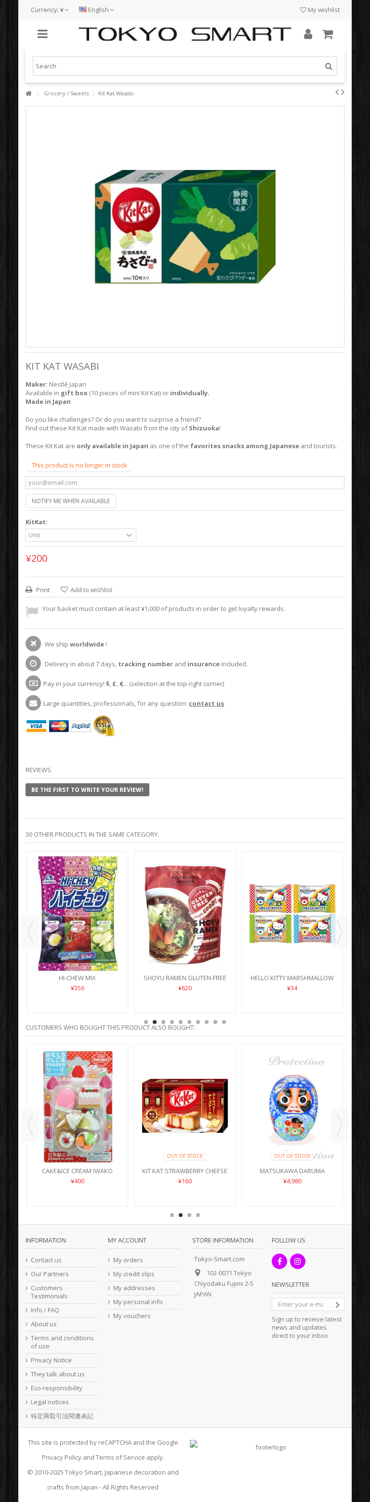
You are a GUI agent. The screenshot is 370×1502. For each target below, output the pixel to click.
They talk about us (58, 1374)
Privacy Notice (51, 1360)
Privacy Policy (61, 1457)
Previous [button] (30, 932)
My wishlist (323, 9)
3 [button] (163, 1022)
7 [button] (198, 1022)
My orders (128, 1260)
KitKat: (37, 522)
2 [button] (155, 1022)
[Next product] (342, 92)
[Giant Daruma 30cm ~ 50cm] (292, 1092)
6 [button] (189, 1022)
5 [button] (181, 1022)
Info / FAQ (45, 1310)
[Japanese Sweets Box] (77, 899)
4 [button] (172, 1022)
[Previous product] (337, 92)
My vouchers (132, 1316)
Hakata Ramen (292, 949)
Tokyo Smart (83, 1472)
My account (127, 1240)
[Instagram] (297, 1261)
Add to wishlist (91, 589)
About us (44, 1324)
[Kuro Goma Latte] (185, 899)
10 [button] (224, 1022)
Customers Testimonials (49, 1292)
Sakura (77, 1142)
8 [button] (207, 1022)
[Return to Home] (28, 94)
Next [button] (339, 932)
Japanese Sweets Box (77, 949)
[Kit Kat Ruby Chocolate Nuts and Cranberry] (185, 1092)
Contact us (46, 1260)
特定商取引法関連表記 (62, 1416)
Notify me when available (71, 501)
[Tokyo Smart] (184, 34)
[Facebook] (279, 1261)
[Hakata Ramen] (292, 899)
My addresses (134, 1288)
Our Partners (50, 1274)
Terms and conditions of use (62, 1342)
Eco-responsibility (56, 1388)
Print (42, 589)
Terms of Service (120, 1457)
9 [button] (215, 1022)
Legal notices (50, 1402)
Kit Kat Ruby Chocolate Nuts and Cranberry (185, 1146)
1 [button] (146, 1022)
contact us (206, 703)
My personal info (138, 1302)
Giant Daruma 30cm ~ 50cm (292, 1142)
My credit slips (134, 1274)
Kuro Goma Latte (184, 949)
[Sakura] (77, 1092)
